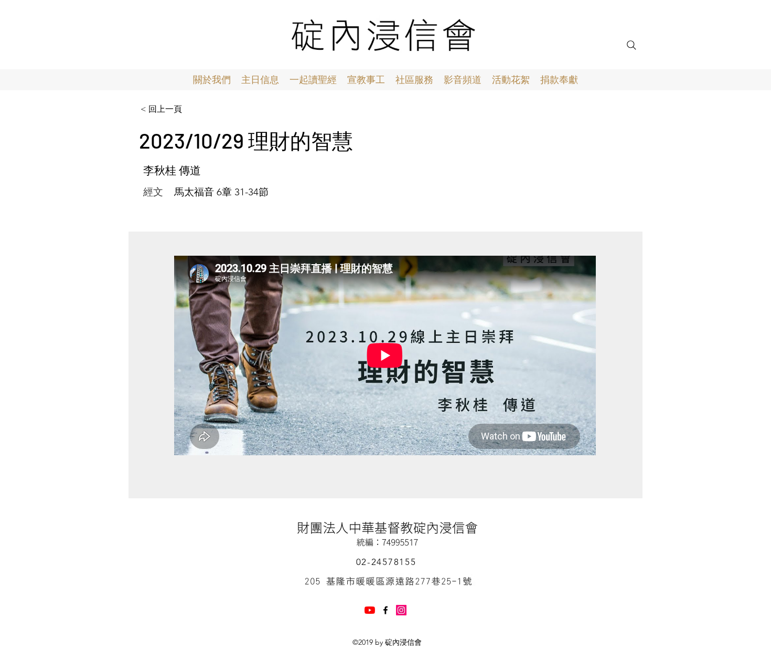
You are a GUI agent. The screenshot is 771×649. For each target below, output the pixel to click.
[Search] (631, 45)
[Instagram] (401, 610)
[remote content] (385, 356)
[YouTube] (370, 610)
